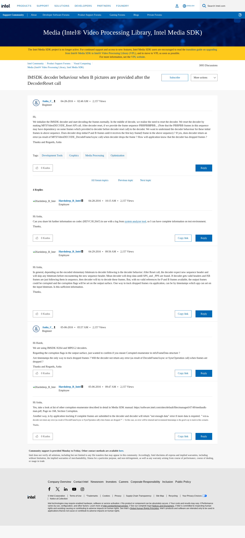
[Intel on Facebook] (49, 502)
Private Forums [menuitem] (162, 15)
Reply (203, 172)
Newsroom (97, 494)
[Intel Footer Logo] (32, 509)
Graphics (77, 160)
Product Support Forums (61, 63)
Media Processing (99, 160)
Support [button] (42, 5)
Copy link (183, 246)
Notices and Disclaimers (162, 518)
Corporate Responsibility (146, 494)
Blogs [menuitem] (143, 15)
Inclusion (168, 494)
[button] (211, 102)
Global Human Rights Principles (144, 520)
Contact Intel (81, 494)
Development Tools (53, 160)
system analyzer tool (146, 226)
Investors (111, 494)
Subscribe (175, 77)
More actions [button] (201, 77)
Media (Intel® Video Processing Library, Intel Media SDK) (56, 67)
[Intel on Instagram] (82, 502)
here (124, 463)
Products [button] (24, 5)
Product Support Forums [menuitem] (94, 15)
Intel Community (36, 63)
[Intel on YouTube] (74, 502)
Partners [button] (100, 5)
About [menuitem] (35, 15)
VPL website (140, 57)
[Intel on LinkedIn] (66, 502)
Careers (124, 494)
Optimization (124, 160)
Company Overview (59, 494)
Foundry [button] (118, 5)
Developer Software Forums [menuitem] (58, 15)
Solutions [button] (60, 5)
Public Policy (183, 494)
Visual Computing (87, 63)
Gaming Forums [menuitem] (123, 15)
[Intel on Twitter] (57, 502)
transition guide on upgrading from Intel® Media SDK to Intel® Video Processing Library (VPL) (133, 51)
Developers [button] (81, 5)
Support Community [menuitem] (13, 15)
